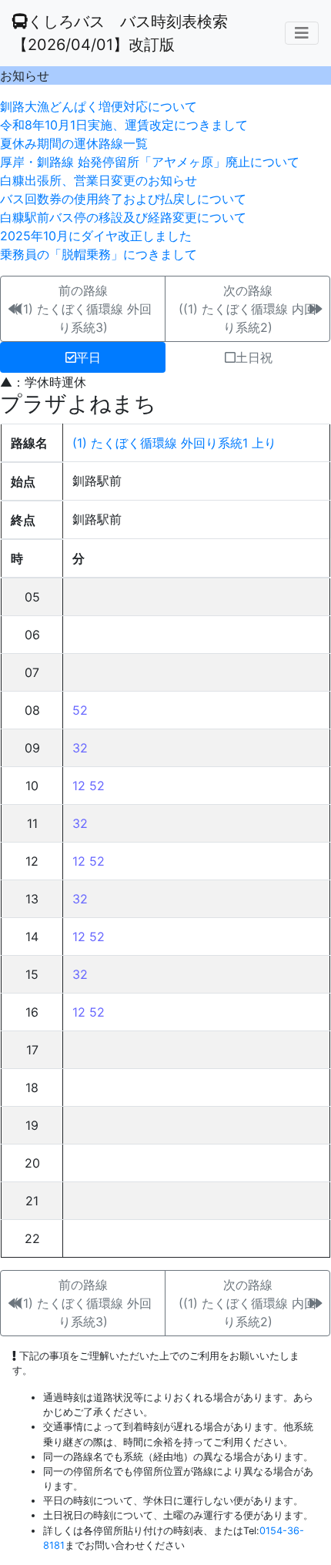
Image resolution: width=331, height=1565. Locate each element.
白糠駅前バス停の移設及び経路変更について (123, 217)
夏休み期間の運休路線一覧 (74, 143)
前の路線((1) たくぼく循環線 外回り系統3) (83, 309)
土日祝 (254, 357)
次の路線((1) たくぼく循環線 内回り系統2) (247, 309)
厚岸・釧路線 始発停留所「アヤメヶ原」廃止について (149, 161)
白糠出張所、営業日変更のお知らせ (98, 180)
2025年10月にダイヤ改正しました (96, 235)
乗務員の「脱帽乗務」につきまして (98, 254)
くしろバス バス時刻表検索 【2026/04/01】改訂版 (120, 33)
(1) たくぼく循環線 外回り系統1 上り (174, 443)
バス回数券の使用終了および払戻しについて (123, 198)
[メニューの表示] (302, 33)
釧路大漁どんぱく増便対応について (98, 106)
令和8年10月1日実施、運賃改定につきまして (124, 124)
